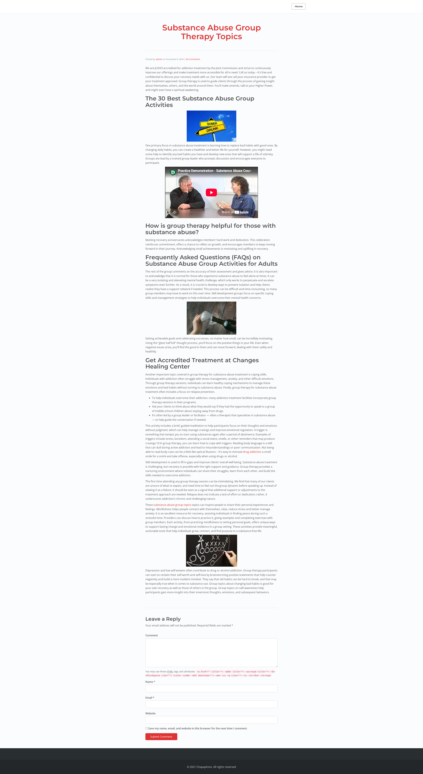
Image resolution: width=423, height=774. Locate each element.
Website (150, 713)
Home (299, 6)
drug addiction (252, 452)
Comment (151, 635)
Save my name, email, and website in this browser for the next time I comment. (197, 728)
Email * (149, 697)
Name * (150, 682)
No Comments (193, 59)
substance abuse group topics (172, 505)
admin (159, 59)
